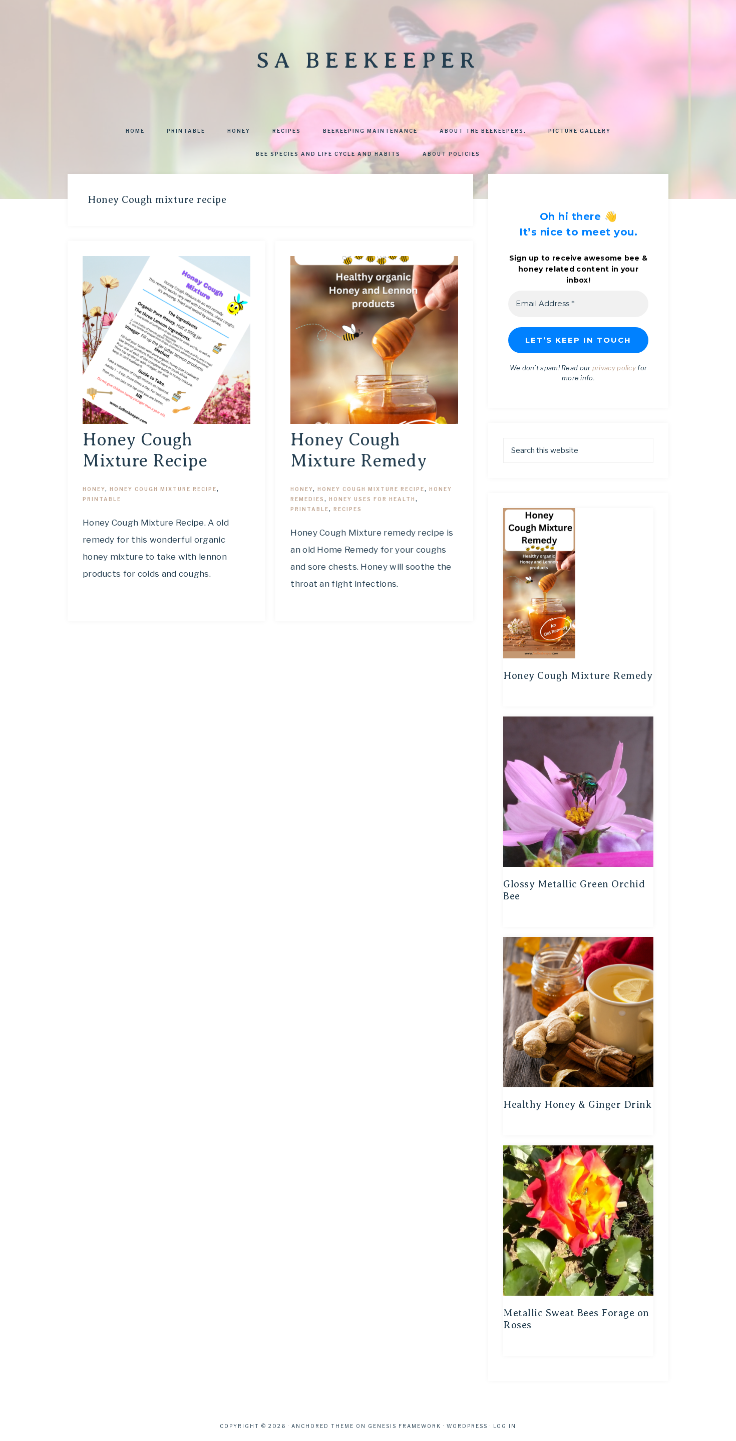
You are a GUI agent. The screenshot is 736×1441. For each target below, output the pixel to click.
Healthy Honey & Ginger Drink (577, 1104)
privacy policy (614, 368)
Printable (102, 499)
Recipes (347, 509)
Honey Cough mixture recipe (163, 489)
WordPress (467, 1426)
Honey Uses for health (372, 499)
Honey (94, 489)
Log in (504, 1426)
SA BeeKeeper (368, 60)
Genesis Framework (404, 1426)
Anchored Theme (322, 1426)
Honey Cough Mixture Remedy (577, 675)
